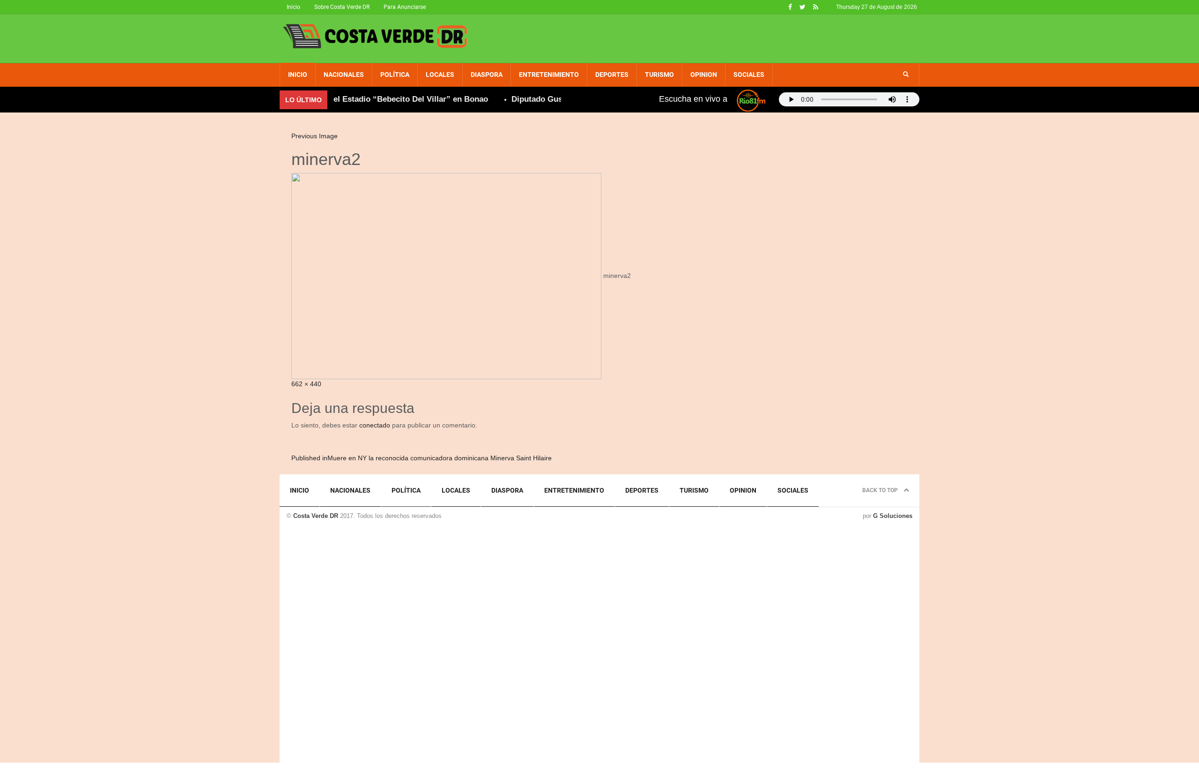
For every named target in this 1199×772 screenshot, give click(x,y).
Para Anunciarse (405, 7)
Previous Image (314, 136)
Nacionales (344, 74)
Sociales (748, 74)
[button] (906, 74)
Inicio (293, 7)
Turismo (659, 74)
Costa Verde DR (315, 515)
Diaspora (487, 74)
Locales (440, 74)
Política (394, 74)
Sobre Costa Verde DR (342, 7)
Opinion (703, 74)
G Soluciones (892, 515)
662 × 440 (306, 384)
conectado (374, 425)
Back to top (880, 490)
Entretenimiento (549, 74)
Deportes (612, 74)
